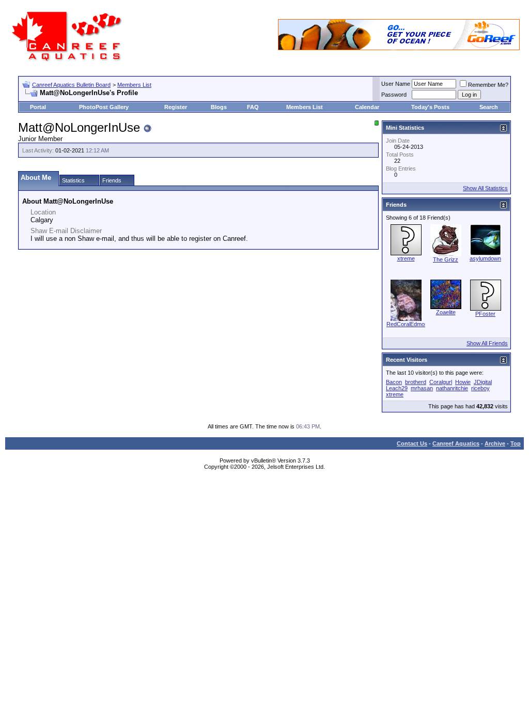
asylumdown (485, 258)
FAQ (253, 107)
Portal (38, 107)
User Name (395, 84)
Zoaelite (446, 312)
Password (394, 94)
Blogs (219, 107)
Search (488, 107)
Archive (495, 443)
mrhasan (422, 388)
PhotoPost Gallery (104, 107)
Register (175, 107)
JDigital (483, 382)
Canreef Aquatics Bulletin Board (71, 85)
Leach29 (397, 388)
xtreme (406, 258)
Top (515, 443)
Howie (463, 382)
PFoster (485, 314)
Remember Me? (488, 85)
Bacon (394, 382)
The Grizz (445, 259)
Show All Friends (487, 343)
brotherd (415, 382)
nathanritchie (452, 388)
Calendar (367, 107)
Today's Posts (430, 107)
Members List (134, 85)
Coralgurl (440, 382)
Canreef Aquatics (455, 443)
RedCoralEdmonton (410, 324)
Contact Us (412, 443)
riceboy (480, 388)
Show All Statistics (485, 188)
